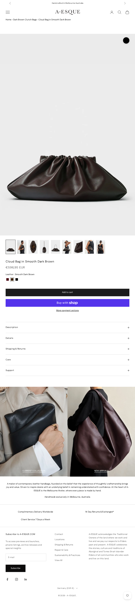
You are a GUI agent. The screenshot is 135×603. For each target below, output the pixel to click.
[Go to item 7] (78, 247)
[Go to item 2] (22, 247)
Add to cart (67, 292)
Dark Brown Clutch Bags (25, 19)
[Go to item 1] (10, 247)
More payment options (67, 310)
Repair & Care (61, 550)
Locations (60, 539)
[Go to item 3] (33, 247)
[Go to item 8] (89, 247)
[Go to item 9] (100, 247)
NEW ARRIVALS (101, 470)
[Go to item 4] (44, 247)
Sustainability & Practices (67, 555)
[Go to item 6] (67, 247)
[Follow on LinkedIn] (25, 579)
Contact (59, 534)
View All (58, 560)
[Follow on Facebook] (7, 579)
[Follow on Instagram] (16, 579)
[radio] (7, 279)
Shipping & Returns (64, 544)
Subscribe (15, 568)
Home (8, 19)
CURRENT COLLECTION (33, 470)
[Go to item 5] (55, 247)
